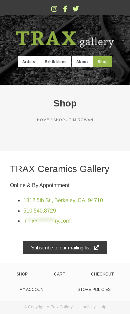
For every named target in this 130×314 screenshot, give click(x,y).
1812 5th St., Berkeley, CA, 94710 (63, 200)
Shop (103, 62)
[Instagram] (54, 9)
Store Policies (94, 289)
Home (43, 120)
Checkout (102, 274)
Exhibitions (56, 62)
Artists (28, 62)
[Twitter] (75, 9)
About (82, 62)
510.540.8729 (39, 211)
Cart (59, 274)
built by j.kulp (94, 307)
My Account (32, 289)
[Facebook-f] (65, 9)
